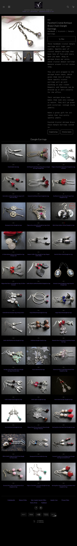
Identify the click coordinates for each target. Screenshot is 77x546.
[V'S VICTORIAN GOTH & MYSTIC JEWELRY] (38, 5)
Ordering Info (11, 500)
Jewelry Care (53, 500)
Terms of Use (33, 502)
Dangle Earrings (53, 132)
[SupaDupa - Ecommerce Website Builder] (34, 521)
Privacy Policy (65, 500)
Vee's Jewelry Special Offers (38, 500)
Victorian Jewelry (67, 132)
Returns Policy (23, 500)
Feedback (44, 502)
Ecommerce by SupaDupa (40, 521)
